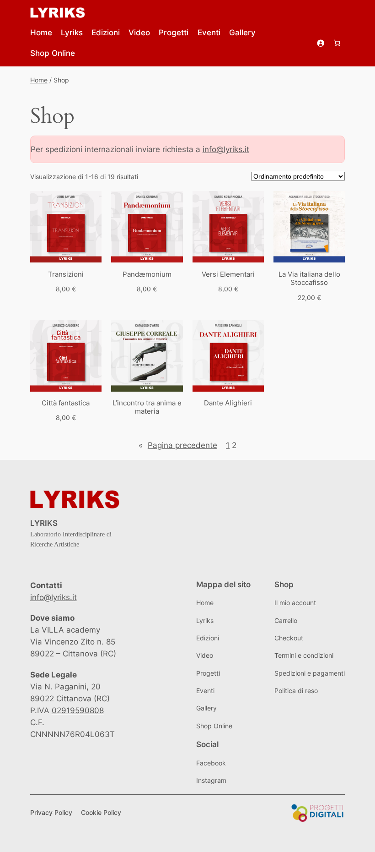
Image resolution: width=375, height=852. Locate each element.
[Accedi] (320, 43)
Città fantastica (66, 403)
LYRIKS (44, 523)
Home (39, 80)
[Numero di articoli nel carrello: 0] (336, 43)
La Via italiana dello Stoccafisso (309, 278)
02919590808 (78, 710)
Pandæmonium (147, 274)
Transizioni (66, 274)
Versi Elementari (228, 274)
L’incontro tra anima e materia (147, 407)
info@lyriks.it (226, 149)
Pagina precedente (178, 445)
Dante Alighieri (228, 403)
